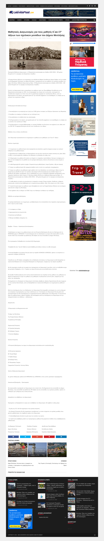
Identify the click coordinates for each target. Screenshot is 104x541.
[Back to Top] (95, 535)
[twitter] (90, 6)
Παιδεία (44, 38)
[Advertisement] (83, 256)
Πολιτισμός (48, 38)
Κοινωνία (51, 444)
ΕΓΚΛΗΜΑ (26, 20)
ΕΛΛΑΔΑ (34, 20)
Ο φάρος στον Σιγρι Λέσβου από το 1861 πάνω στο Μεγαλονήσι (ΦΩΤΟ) (37, 451)
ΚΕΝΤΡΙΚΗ (12, 20)
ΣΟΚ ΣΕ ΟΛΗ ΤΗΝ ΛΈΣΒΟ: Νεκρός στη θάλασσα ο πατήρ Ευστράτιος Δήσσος (85, 492)
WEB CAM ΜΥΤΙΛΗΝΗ (73, 6)
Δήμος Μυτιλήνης (34, 38)
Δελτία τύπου (26, 38)
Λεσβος (40, 38)
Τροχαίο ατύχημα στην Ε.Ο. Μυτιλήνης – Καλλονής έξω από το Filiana (85, 500)
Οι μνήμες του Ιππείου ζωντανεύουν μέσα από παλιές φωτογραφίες (17, 451)
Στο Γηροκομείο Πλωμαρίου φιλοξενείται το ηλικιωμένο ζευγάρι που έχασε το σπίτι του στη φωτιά (55, 504)
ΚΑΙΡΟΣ (37, 6)
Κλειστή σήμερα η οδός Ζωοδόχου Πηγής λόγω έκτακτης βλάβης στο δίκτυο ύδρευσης (55, 496)
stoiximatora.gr (84, 270)
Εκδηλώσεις (12, 444)
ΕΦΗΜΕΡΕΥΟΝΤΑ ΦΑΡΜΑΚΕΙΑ (46, 6)
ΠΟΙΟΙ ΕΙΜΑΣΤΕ (22, 6)
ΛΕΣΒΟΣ (19, 20)
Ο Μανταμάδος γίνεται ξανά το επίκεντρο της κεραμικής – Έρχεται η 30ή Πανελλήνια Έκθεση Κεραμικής (85, 507)
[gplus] (92, 6)
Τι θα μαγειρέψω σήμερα (56, 20)
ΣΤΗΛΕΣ (67, 20)
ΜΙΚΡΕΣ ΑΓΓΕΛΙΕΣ (31, 6)
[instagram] (95, 6)
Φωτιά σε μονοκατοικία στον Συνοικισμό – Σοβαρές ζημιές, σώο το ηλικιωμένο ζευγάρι (26, 485)
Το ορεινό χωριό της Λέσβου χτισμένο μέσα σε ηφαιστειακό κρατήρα (56, 451)
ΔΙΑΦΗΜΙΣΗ (15, 6)
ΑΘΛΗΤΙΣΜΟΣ (42, 20)
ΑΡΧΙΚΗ (9, 6)
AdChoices (70, 528)
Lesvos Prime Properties (79, 20)
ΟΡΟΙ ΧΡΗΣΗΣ (64, 6)
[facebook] (87, 6)
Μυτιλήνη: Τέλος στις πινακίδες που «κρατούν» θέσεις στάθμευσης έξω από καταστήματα (26, 494)
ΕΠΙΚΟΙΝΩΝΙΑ (57, 6)
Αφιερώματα (32, 444)
